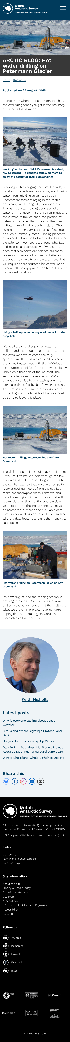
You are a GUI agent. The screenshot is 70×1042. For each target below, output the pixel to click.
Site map (8, 896)
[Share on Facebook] (14, 781)
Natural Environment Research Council (31, 829)
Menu (63, 8)
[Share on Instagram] (23, 781)
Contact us (9, 854)
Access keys (10, 901)
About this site (12, 883)
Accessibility (10, 909)
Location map (11, 863)
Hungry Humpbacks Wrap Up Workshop (31, 741)
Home (6, 80)
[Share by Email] (40, 781)
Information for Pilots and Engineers (25, 905)
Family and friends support (19, 858)
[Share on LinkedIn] (32, 781)
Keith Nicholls (35, 699)
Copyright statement (15, 892)
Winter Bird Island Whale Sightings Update (33, 757)
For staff (8, 914)
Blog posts (19, 80)
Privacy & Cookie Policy (17, 888)
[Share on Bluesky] (6, 781)
